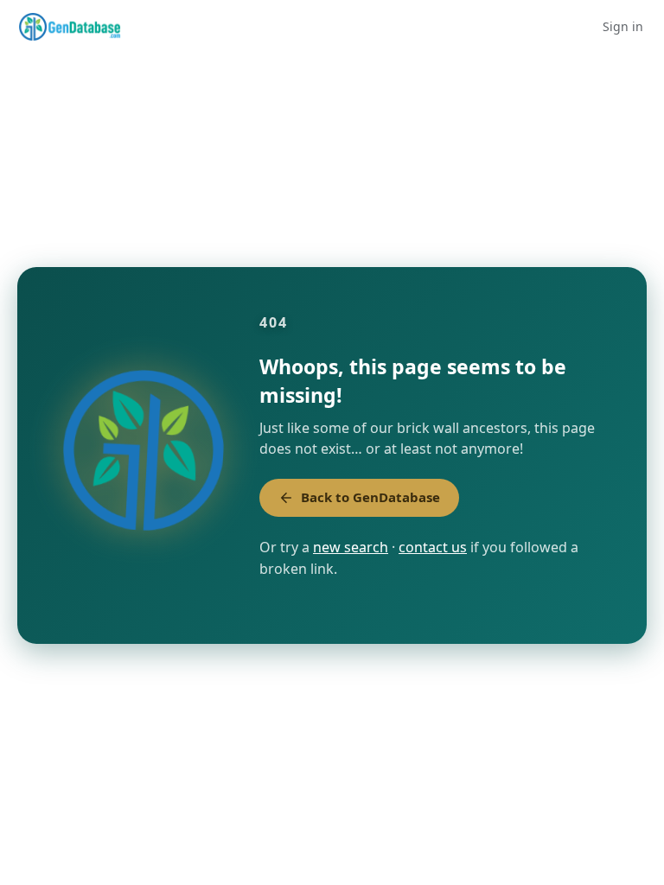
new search (350, 547)
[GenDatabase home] (69, 26)
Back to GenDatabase (370, 497)
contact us (433, 547)
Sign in (623, 26)
